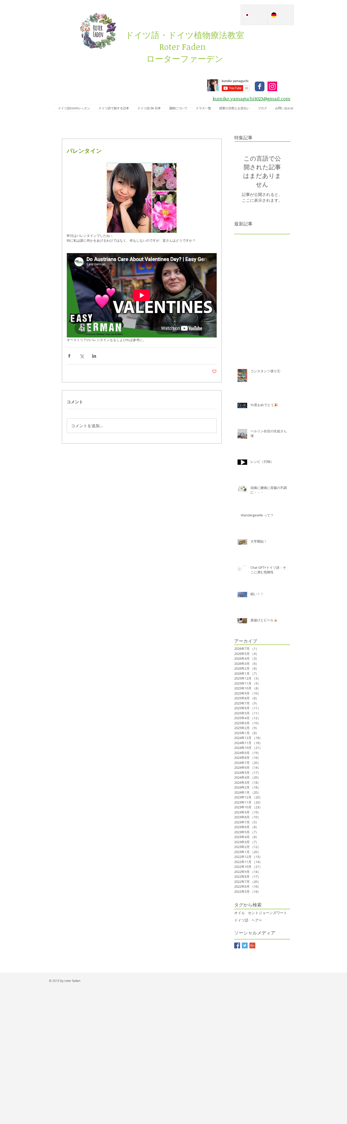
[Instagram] (272, 86)
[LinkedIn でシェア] (94, 355)
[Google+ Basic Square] (252, 945)
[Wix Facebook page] (259, 86)
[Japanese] (254, 15)
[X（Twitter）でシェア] (81, 355)
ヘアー (256, 920)
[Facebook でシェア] (69, 355)
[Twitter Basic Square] (245, 945)
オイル (239, 913)
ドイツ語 (241, 920)
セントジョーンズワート (267, 913)
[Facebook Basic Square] (237, 945)
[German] (280, 15)
